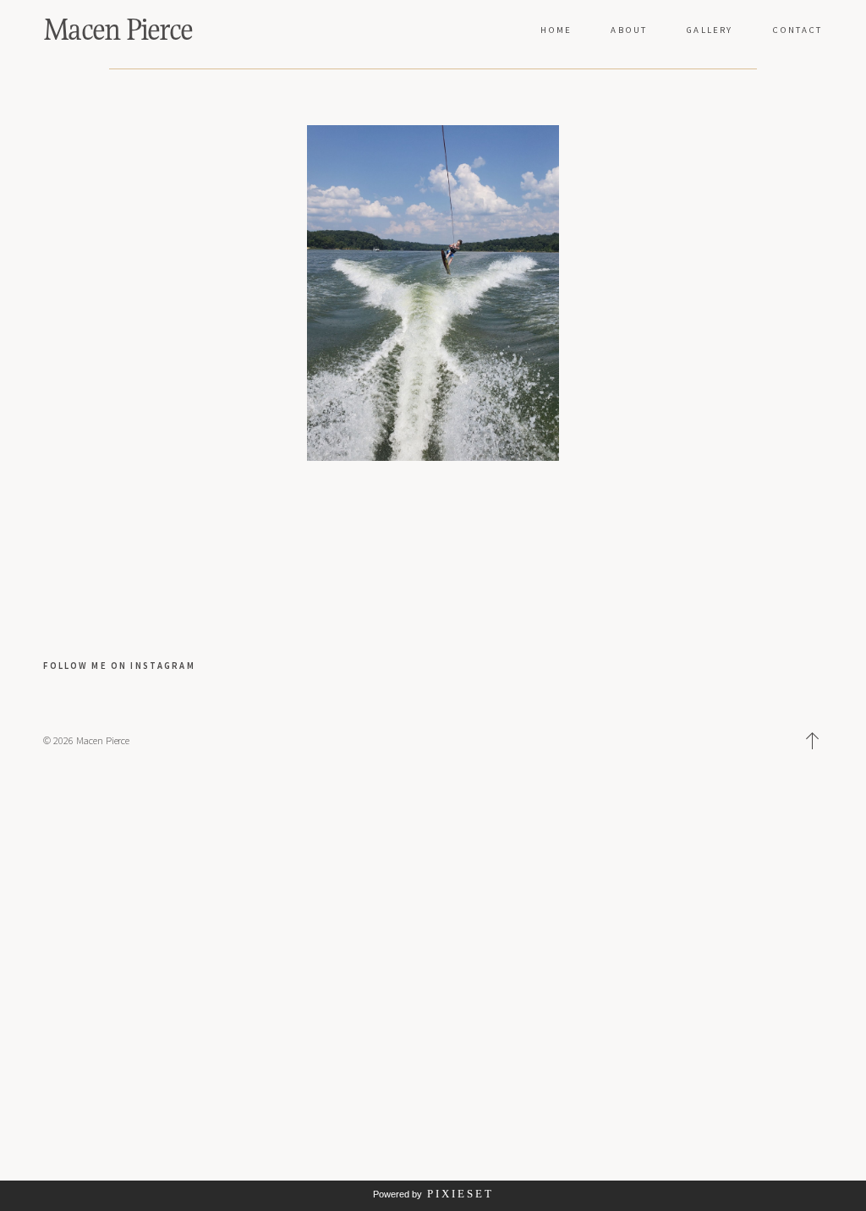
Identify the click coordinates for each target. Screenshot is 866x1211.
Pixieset (460, 1194)
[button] (813, 741)
